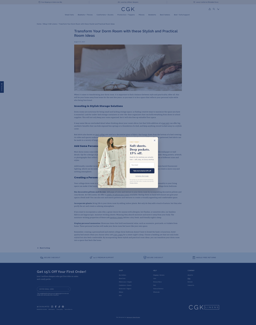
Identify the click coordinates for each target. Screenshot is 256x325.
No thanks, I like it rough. (142, 176)
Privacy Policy (134, 183)
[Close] (154, 140)
